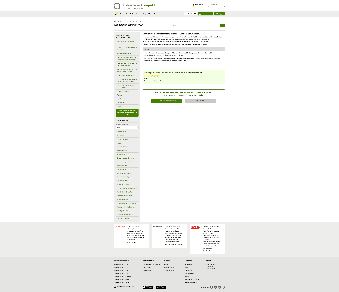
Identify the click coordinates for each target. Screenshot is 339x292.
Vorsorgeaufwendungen (124, 196)
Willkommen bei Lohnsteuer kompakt (125, 43)
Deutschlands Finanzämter (151, 264)
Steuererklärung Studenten (122, 276)
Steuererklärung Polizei (121, 279)
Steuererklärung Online (122, 261)
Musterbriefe (147, 270)
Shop (156, 14)
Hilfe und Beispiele (123, 91)
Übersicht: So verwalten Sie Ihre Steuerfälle (127, 49)
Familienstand (121, 132)
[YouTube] (223, 287)
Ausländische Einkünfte (124, 192)
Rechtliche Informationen (125, 99)
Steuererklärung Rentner (122, 282)
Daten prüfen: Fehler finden (125, 75)
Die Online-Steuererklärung (133, 8)
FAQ (144, 14)
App (115, 14)
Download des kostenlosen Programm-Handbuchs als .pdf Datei (127, 113)
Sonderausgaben (122, 199)
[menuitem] (190, 13)
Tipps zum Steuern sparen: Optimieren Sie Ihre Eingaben (127, 71)
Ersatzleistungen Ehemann (125, 158)
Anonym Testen (200, 100)
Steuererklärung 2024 (121, 267)
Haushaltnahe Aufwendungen (126, 203)
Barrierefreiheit (189, 273)
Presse (119, 106)
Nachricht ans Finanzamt (125, 214)
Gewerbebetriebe (122, 181)
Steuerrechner (147, 267)
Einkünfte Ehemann (123, 147)
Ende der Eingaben (123, 218)
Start (121, 14)
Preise (138, 14)
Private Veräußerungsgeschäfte (127, 188)
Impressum (120, 102)
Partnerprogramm (169, 267)
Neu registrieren (206, 14)
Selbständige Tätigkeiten (125, 177)
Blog (149, 14)
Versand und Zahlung (192, 279)
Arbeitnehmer (121, 154)
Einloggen (220, 14)
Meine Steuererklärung (124, 54)
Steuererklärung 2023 (121, 270)
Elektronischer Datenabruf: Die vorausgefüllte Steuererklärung (126, 59)
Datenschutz (189, 270)
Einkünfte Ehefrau (122, 150)
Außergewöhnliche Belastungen (127, 207)
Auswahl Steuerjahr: (122, 124)
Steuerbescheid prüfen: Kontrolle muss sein (126, 86)
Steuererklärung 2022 (121, 273)
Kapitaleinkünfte (122, 166)
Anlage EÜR (120, 135)
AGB (186, 267)
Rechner (119, 95)
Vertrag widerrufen (191, 282)
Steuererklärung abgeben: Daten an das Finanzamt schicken (127, 80)
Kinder (119, 143)
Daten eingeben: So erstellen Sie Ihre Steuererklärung (127, 65)
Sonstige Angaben (123, 211)
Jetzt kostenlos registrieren (167, 101)
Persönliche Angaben (123, 139)
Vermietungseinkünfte (124, 173)
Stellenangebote (169, 270)
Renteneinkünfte (122, 169)
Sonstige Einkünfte (123, 184)
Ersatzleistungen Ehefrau (125, 162)
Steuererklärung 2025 (121, 264)
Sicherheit (129, 14)
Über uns (167, 261)
